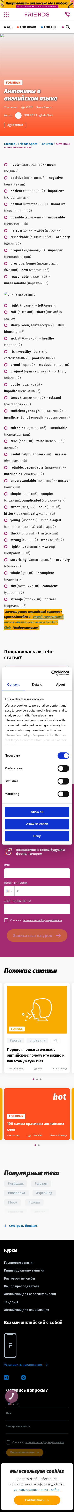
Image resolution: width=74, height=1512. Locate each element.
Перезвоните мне (22, 1452)
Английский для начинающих (26, 1310)
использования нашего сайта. (37, 1490)
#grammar (15, 125)
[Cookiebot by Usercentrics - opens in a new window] (52, 673)
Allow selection (37, 824)
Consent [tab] (13, 684)
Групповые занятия (19, 1263)
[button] (9, 891)
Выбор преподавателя (21, 1286)
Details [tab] (37, 684)
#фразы (41, 1183)
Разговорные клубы (19, 1278)
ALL (9, 27)
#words (15, 1040)
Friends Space (27, 144)
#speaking (44, 1193)
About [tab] (60, 684)
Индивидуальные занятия (24, 1270)
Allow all (37, 812)
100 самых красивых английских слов (35, 1126)
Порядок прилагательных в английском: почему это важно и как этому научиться (36, 1055)
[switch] (63, 768)
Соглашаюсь (34, 1500)
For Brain (46, 144)
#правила (37, 1040)
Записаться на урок (32, 935)
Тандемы (11, 1302)
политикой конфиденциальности (42, 920)
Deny (37, 836)
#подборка (16, 1193)
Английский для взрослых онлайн (30, 1294)
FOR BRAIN (28, 27)
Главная (9, 144)
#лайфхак (16, 1183)
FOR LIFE (50, 27)
